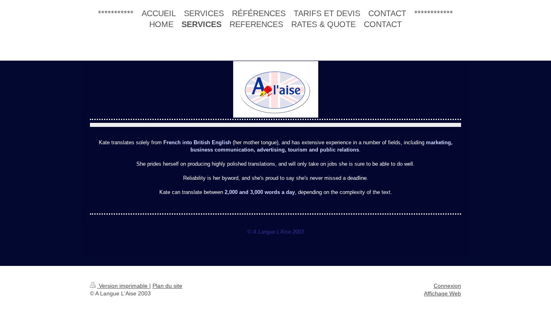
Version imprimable (123, 285)
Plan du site (167, 285)
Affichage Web (442, 293)
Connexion (447, 285)
